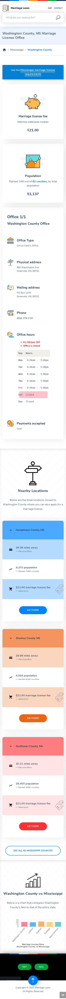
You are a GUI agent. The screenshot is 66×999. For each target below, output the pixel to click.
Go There (33, 610)
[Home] (4, 50)
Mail (41, 967)
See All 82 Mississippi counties (33, 850)
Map (50, 8)
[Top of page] (33, 980)
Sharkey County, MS (28, 638)
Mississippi (17, 50)
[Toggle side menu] (63, 995)
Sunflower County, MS (29, 746)
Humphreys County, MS (30, 530)
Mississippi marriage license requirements (37, 72)
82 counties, (40, 181)
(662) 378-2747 (25, 318)
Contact (58, 8)
